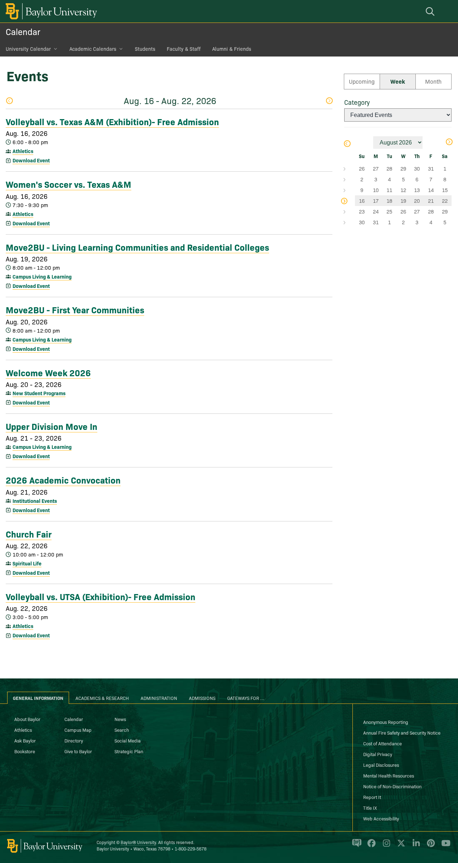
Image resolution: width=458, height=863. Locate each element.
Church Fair (29, 534)
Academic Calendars (92, 48)
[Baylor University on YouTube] (444, 846)
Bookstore (24, 751)
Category (357, 102)
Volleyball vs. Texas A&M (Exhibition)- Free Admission (112, 121)
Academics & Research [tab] (102, 698)
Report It (372, 797)
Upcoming (362, 81)
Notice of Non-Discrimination (392, 786)
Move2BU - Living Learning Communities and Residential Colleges (137, 247)
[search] (431, 11)
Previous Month (347, 144)
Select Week (349, 168)
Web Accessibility (381, 818)
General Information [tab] (38, 698)
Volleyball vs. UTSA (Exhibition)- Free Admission (100, 596)
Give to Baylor (78, 751)
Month (433, 81)
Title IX (370, 807)
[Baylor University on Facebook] (370, 846)
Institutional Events (35, 500)
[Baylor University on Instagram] (385, 846)
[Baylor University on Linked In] (415, 846)
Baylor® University (138, 842)
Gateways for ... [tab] (245, 698)
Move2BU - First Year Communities (75, 309)
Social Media (127, 740)
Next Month (449, 142)
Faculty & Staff (184, 48)
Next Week (329, 101)
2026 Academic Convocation (63, 480)
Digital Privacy (377, 754)
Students (145, 48)
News (120, 719)
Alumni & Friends (231, 48)
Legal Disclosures (381, 764)
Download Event (31, 160)
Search (121, 729)
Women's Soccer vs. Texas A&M (68, 184)
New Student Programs (39, 393)
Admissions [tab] (202, 698)
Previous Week (9, 101)
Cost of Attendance (382, 743)
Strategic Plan (128, 751)
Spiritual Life (27, 563)
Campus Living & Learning (42, 276)
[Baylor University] (50, 11)
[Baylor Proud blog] (355, 846)
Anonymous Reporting (385, 722)
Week (397, 81)
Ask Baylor (25, 740)
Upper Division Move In (51, 426)
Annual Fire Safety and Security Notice (401, 732)
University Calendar (28, 48)
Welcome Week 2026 (48, 372)
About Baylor (27, 719)
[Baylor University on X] (400, 846)
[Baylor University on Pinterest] (429, 846)
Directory (73, 740)
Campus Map (78, 729)
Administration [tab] (159, 698)
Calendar (23, 31)
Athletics (23, 151)
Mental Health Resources (388, 775)
